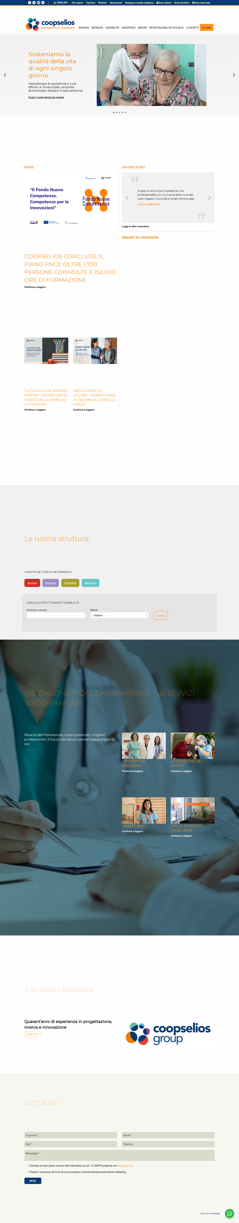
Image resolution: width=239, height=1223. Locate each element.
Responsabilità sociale (166, 27)
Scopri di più (32, 1034)
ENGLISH (62, 2)
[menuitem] (83, 27)
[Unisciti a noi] (144, 810)
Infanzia (97, 27)
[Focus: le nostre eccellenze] (193, 810)
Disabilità (112, 27)
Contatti (192, 27)
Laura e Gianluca (148, 204)
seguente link (125, 1165)
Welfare (102, 2)
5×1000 (206, 27)
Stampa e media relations (139, 2)
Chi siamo (77, 2)
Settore (94, 610)
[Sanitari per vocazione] (144, 745)
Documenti (116, 2)
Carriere (90, 2)
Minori (142, 27)
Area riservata (202, 2)
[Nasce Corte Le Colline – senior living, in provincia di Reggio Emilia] (95, 350)
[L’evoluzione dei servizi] (193, 745)
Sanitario (128, 27)
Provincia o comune (37, 610)
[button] (5, 75)
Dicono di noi (133, 167)
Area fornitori (181, 2)
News (29, 167)
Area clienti (165, 2)
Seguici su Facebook (140, 237)
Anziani (84, 27)
